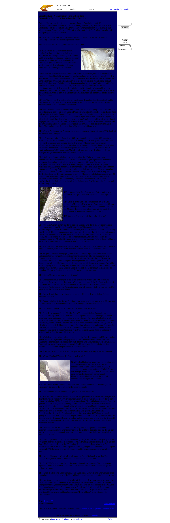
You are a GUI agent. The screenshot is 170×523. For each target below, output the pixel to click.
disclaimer (66, 519)
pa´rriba (109, 519)
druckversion (109, 503)
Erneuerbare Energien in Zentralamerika (97, 508)
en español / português (119, 9)
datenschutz (77, 519)
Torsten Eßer (49, 501)
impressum (55, 519)
